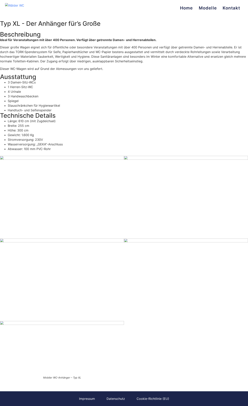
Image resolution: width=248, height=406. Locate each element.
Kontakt (231, 7)
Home (186, 7)
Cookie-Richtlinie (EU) (153, 399)
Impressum (87, 399)
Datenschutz (116, 399)
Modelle (208, 7)
